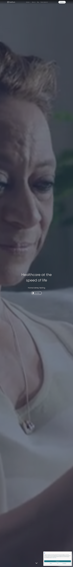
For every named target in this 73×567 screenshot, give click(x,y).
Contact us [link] (62, 2)
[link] (11, 2)
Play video (37, 293)
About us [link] (33, 2)
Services (27, 2)
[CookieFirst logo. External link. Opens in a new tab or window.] (44, 553)
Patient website (44, 2)
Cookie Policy (54, 557)
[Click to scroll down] (36, 563)
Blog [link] (38, 2)
